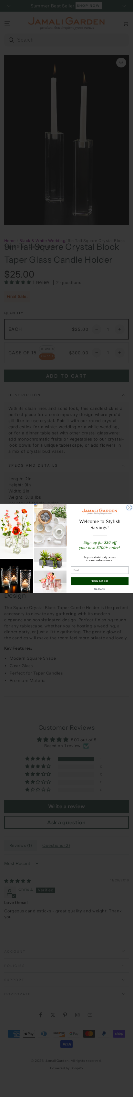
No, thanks (99, 589)
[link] (99, 511)
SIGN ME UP (99, 581)
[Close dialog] (129, 507)
